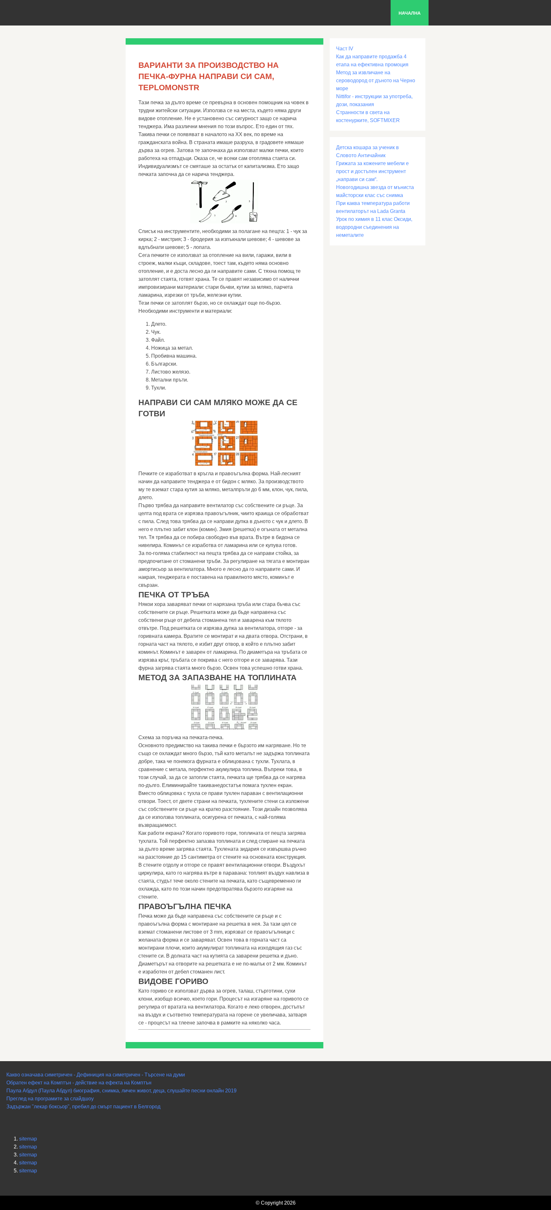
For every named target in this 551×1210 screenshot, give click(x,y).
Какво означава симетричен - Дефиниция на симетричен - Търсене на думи (95, 1074)
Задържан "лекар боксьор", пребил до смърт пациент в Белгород (83, 1106)
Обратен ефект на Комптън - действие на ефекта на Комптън (78, 1082)
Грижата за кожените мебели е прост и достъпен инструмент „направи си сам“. (372, 171)
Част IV (344, 48)
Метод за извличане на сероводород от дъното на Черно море (375, 80)
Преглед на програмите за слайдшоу (50, 1098)
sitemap (28, 1138)
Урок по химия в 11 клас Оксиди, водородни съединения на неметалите (374, 227)
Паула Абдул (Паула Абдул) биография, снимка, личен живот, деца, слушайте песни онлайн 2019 (121, 1090)
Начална (410, 13)
